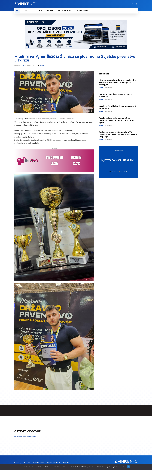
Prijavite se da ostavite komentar (25, 436)
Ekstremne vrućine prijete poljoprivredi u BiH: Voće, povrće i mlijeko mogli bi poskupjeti (117, 82)
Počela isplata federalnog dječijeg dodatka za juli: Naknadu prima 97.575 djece (117, 120)
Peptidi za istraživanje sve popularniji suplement (116, 95)
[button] (17, 10)
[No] (149, 467)
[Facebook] (133, 4)
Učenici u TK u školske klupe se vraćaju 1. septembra (117, 107)
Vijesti (42, 65)
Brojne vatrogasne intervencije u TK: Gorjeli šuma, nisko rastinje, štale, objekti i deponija (118, 134)
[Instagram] (136, 4)
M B (23, 65)
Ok (128, 467)
